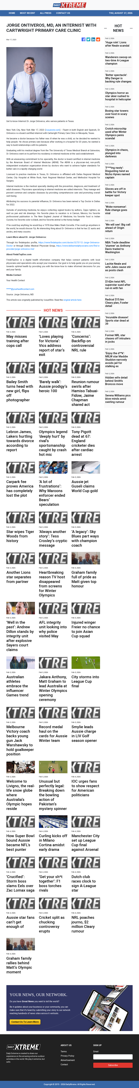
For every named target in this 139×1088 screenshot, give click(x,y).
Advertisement (68, 1060)
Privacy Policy (67, 1056)
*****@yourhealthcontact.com (20, 289)
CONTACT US (63, 13)
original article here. (72, 300)
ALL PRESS (45, 13)
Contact (64, 1064)
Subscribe (113, 1065)
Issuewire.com (53, 130)
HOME (12, 13)
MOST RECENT (27, 13)
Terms (64, 1051)
